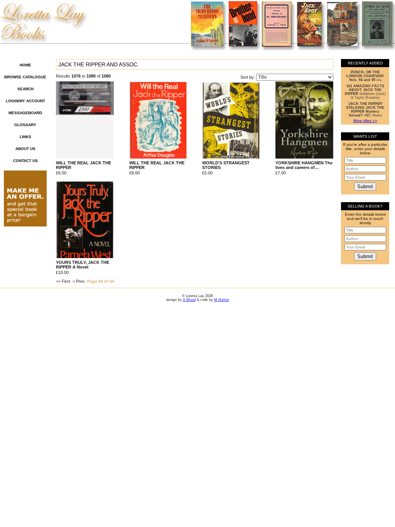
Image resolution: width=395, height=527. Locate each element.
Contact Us (25, 161)
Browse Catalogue (25, 77)
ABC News (365, 109)
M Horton (221, 300)
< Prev (79, 281)
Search (25, 89)
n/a (365, 76)
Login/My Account (25, 101)
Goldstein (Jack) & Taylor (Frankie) (365, 92)
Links (25, 137)
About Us (25, 149)
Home (25, 65)
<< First (63, 281)
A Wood (189, 300)
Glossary (25, 125)
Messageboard (25, 113)
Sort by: (248, 77)
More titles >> (365, 120)
